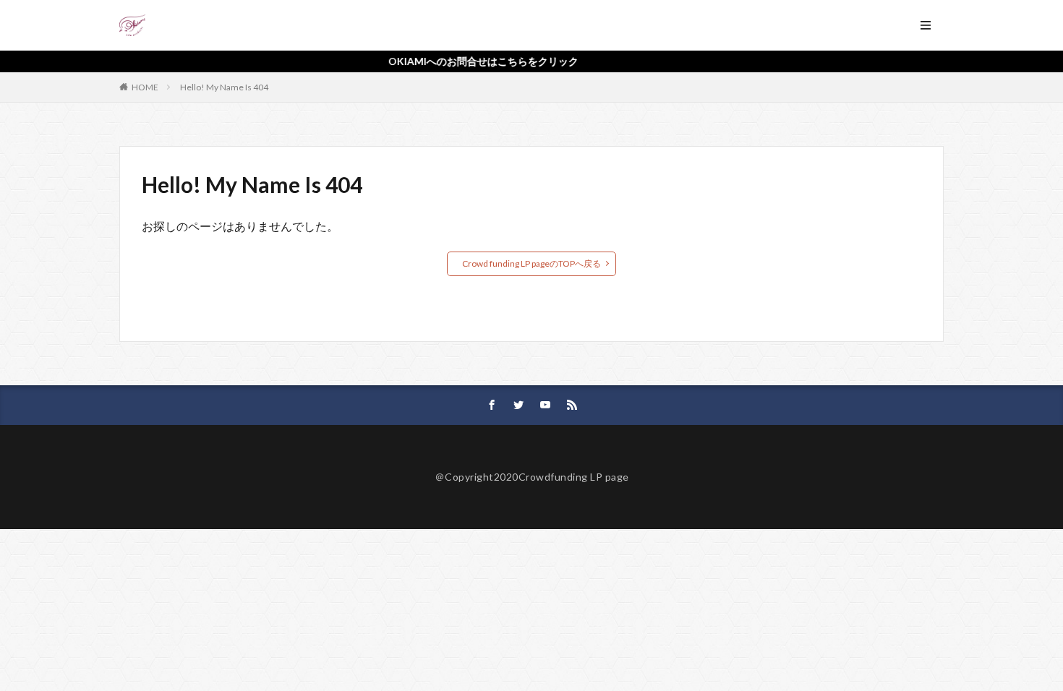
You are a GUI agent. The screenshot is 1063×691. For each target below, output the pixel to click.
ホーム (175, 25)
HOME (145, 87)
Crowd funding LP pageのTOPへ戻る (531, 263)
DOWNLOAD (715, 25)
